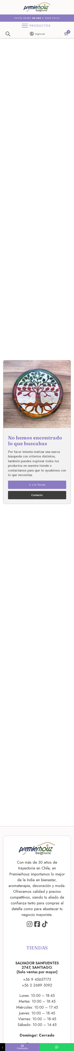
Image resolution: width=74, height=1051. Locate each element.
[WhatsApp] (57, 1047)
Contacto (37, 495)
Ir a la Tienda (37, 484)
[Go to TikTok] (44, 924)
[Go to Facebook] (37, 924)
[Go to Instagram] (29, 924)
